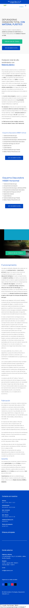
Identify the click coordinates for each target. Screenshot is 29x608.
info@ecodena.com (7, 570)
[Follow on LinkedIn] (9, 584)
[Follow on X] (6, 584)
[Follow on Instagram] (12, 584)
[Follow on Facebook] (3, 584)
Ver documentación (11, 48)
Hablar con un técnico (12, 41)
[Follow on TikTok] (15, 584)
